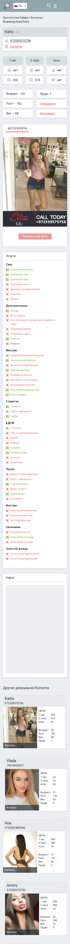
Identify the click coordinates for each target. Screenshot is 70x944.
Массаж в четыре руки (24, 379)
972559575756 (20, 41)
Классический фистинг (23, 510)
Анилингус (16, 498)
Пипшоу (15, 338)
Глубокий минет (19, 484)
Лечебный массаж (21, 375)
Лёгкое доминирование (24, 432)
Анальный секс (19, 274)
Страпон (15, 447)
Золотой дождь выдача (24, 553)
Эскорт (14, 310)
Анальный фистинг (21, 515)
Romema (36, 17)
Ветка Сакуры (18, 394)
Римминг (15, 343)
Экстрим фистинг (20, 520)
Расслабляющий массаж (24, 389)
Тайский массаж (19, 370)
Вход (56, 4)
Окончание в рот (20, 532)
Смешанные (48, 103)
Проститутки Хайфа (15, 17)
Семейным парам (20, 328)
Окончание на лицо (21, 541)
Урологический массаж (24, 365)
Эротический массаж (23, 360)
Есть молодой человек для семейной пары (32, 322)
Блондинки (47, 113)
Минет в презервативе (24, 474)
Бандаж (14, 457)
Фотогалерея (17, 128)
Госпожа (15, 428)
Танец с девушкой (21, 411)
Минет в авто (18, 488)
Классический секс (21, 269)
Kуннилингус (17, 493)
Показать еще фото (35, 236)
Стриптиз (16, 406)
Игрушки (15, 294)
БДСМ (14, 437)
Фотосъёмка (17, 315)
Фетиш (14, 299)
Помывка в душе (20, 333)
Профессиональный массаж (27, 355)
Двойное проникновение (25, 289)
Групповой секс (19, 284)
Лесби (14, 416)
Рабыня (14, 442)
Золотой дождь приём (23, 558)
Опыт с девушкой (20, 479)
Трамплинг (16, 462)
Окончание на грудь (22, 537)
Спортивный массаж (22, 384)
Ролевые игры (18, 452)
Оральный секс (19, 279)
